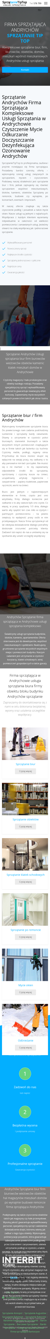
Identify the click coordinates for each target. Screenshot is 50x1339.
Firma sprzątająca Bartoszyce (25, 1331)
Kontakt (25, 69)
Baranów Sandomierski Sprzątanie (20, 1320)
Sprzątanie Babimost (12, 1316)
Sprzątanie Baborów (35, 1316)
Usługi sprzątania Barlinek (30, 1327)
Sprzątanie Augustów (35, 1313)
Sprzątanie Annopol (12, 1313)
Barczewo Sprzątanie (27, 1324)
